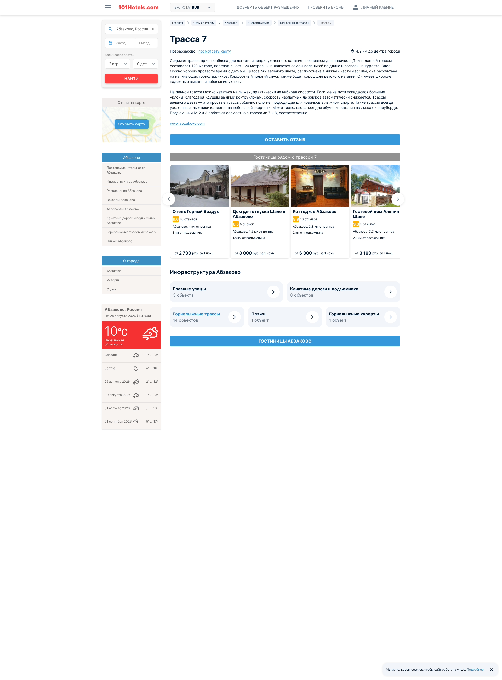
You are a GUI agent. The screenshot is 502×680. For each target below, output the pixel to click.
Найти (131, 78)
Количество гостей (119, 55)
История (113, 280)
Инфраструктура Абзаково (127, 181)
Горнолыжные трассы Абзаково (131, 232)
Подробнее (475, 669)
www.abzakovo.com (187, 123)
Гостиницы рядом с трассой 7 (285, 157)
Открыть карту (131, 124)
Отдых (111, 289)
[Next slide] (397, 199)
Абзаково (114, 271)
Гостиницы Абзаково (285, 341)
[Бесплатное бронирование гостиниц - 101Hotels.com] (138, 7)
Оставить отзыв (285, 139)
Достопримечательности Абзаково (126, 170)
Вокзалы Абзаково (121, 200)
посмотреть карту (214, 51)
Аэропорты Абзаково (123, 209)
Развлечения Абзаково (124, 191)
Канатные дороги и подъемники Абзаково (131, 220)
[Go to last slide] (168, 199)
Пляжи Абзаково (119, 241)
